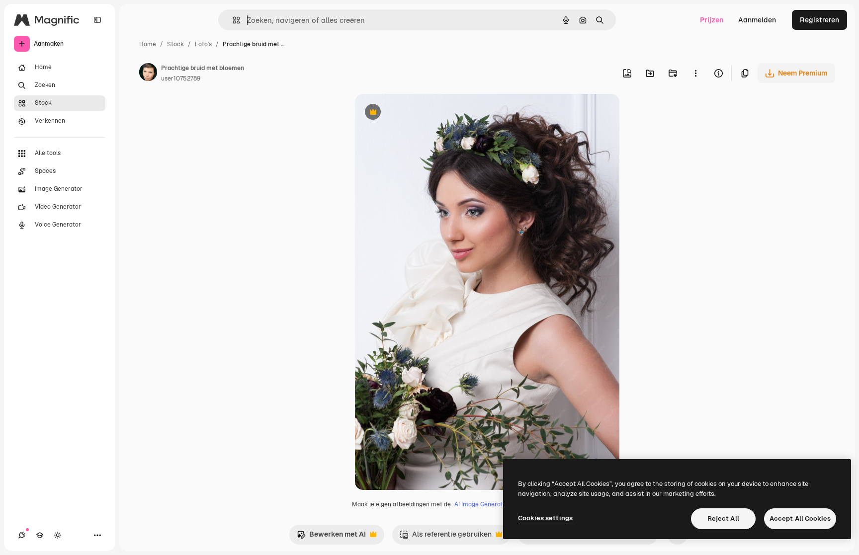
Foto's (203, 44)
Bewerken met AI (331, 537)
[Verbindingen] (22, 535)
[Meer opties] (695, 73)
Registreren (819, 19)
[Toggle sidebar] (97, 20)
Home (147, 44)
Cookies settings (545, 518)
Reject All (723, 518)
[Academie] (40, 535)
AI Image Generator (481, 504)
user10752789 (180, 78)
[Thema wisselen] (58, 535)
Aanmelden (757, 19)
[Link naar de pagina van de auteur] (148, 73)
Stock (175, 44)
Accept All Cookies (800, 518)
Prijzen (711, 19)
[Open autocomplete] (232, 20)
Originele (420, 113)
